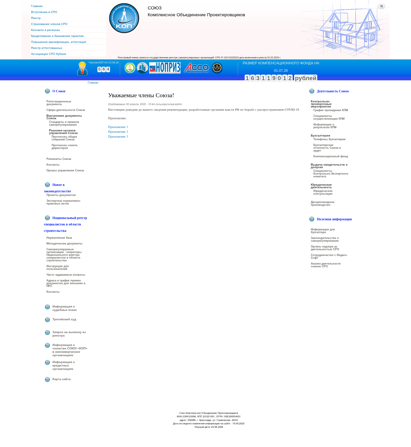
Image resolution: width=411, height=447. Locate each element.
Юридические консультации (322, 192)
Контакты (53, 164)
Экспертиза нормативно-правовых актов (63, 202)
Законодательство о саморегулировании (325, 239)
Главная (37, 6)
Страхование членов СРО (49, 24)
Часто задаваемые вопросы (65, 274)
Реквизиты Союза (58, 158)
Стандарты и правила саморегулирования (64, 123)
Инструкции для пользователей (57, 268)
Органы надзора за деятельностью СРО (325, 248)
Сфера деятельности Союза (65, 110)
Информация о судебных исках (64, 308)
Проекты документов (61, 195)
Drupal (124, 436)
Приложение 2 (118, 131)
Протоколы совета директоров (64, 147)
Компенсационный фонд (330, 156)
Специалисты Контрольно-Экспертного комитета (330, 173)
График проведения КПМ (330, 110)
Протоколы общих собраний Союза (64, 138)
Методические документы (64, 243)
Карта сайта (61, 379)
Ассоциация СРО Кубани (48, 53)
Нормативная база (59, 237)
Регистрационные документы (58, 103)
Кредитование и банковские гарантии (57, 36)
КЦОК (229, 72)
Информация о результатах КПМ (325, 126)
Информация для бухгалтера (323, 231)
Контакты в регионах (45, 30)
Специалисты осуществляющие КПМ (329, 117)
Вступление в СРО (44, 12)
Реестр (36, 18)
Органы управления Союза (65, 170)
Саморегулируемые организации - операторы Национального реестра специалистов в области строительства (64, 255)
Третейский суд (64, 319)
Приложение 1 (118, 127)
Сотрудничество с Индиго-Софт (329, 256)
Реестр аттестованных (46, 48)
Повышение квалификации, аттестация (58, 42)
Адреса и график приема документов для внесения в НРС (65, 283)
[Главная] (124, 18)
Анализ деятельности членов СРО (326, 265)
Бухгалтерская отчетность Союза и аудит (327, 148)
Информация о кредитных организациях (63, 365)
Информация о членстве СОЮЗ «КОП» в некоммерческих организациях (69, 350)
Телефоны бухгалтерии (329, 139)
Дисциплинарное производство (322, 203)
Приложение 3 (118, 136)
